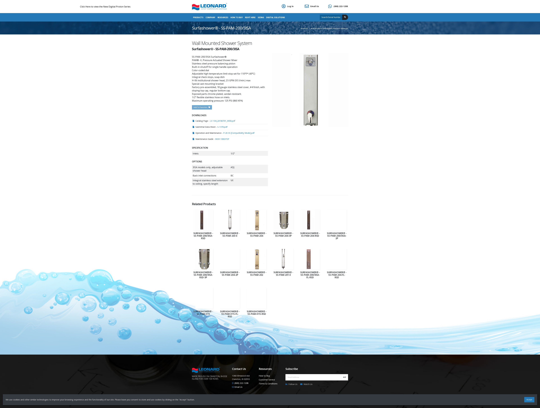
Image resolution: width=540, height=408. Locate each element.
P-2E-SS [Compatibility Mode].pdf (238, 133)
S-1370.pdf (222, 127)
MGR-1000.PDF (222, 139)
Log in (290, 6)
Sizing (261, 17)
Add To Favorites (201, 107)
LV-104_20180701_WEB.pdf (222, 121)
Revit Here (250, 17)
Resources (223, 17)
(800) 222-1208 (341, 6)
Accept (529, 399)
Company (210, 17)
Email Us (314, 6)
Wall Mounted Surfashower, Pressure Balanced (329, 28)
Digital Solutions (275, 17)
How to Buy (264, 375)
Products (198, 17)
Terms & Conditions (268, 383)
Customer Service (267, 379)
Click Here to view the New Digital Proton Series (67, 6)
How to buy (236, 17)
